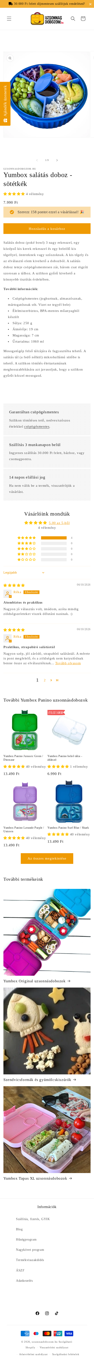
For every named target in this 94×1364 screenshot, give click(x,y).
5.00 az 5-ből (59, 523)
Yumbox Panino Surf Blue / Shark (68, 827)
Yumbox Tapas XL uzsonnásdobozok (35, 1178)
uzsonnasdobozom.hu (45, 1341)
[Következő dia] (57, 160)
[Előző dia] (37, 160)
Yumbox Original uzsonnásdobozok (34, 981)
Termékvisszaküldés (30, 1260)
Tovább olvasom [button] (68, 663)
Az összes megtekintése (47, 858)
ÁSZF (20, 1270)
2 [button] (45, 680)
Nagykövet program (30, 1249)
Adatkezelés (24, 1280)
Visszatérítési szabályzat (54, 1347)
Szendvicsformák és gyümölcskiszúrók (37, 1080)
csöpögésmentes (36, 426)
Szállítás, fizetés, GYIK (33, 1219)
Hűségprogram (26, 1239)
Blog (19, 1229)
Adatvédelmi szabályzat (33, 1354)
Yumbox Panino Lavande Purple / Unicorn (23, 829)
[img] (14, 585)
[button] (91, 4)
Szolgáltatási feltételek (65, 1354)
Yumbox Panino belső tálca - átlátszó (64, 758)
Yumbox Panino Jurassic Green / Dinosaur (23, 758)
